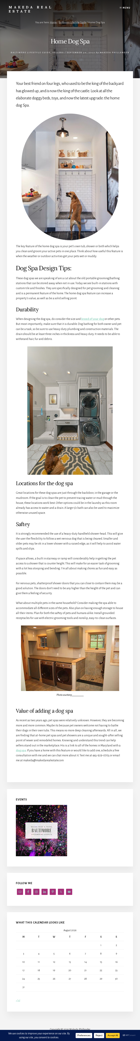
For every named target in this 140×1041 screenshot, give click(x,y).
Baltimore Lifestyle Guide (31, 52)
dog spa (21, 750)
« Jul (18, 1000)
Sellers (58, 52)
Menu (126, 8)
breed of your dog (92, 319)
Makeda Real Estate (31, 9)
